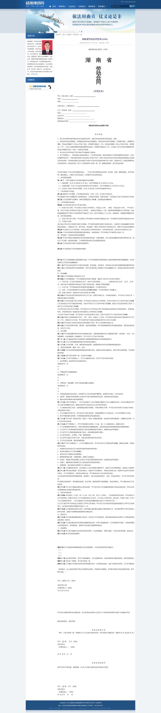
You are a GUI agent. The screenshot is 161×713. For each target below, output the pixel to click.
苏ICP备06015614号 (89, 703)
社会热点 (72, 6)
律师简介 (62, 6)
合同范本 (69, 34)
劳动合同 (75, 34)
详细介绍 (34, 74)
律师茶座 (91, 6)
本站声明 (98, 703)
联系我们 (101, 6)
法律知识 (81, 6)
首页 (54, 6)
